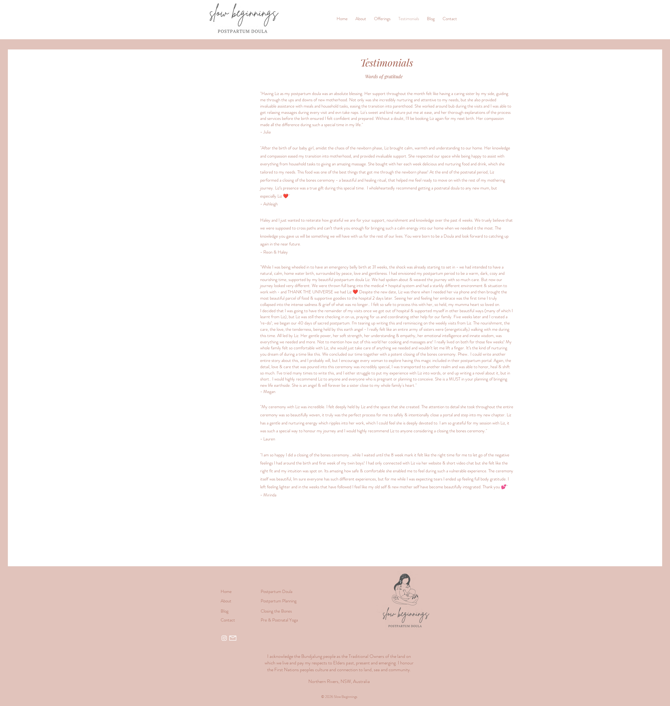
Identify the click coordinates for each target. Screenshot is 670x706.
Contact (228, 620)
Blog (224, 611)
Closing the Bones (276, 611)
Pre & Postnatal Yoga (279, 620)
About (226, 601)
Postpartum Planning (279, 601)
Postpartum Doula (276, 591)
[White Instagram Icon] (224, 638)
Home (226, 591)
